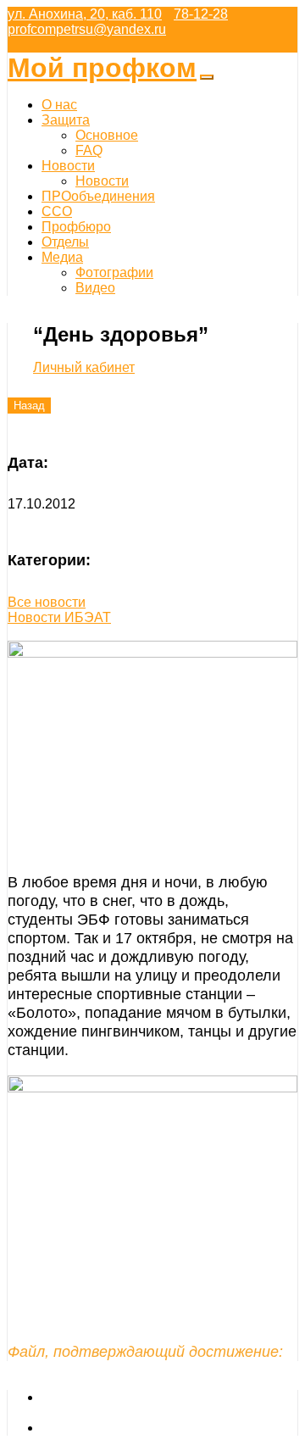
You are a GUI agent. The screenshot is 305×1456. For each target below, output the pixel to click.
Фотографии (114, 272)
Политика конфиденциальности (141, 1427)
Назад (29, 405)
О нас (59, 104)
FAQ (89, 150)
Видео (95, 288)
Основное (106, 135)
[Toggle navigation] (207, 77)
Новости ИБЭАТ (59, 617)
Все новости (47, 602)
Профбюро (76, 227)
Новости (68, 165)
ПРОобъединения (98, 196)
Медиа (62, 257)
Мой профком (102, 68)
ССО (57, 211)
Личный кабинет (84, 367)
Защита (66, 120)
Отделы (65, 242)
